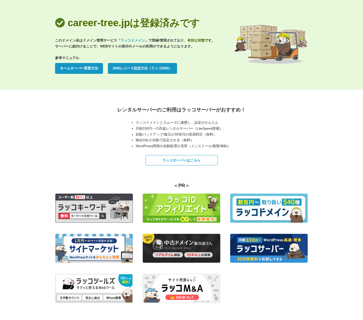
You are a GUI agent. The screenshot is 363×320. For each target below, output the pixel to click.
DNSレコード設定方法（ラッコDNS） (142, 68)
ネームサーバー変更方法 (79, 68)
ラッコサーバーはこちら (181, 160)
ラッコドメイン (133, 40)
